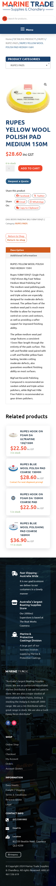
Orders (9, 763)
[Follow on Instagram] (14, 722)
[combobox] (28, 65)
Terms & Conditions (16, 794)
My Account (12, 758)
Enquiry (14, 854)
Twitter (41, 195)
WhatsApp (38, 201)
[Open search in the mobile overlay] (28, 18)
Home (9, 39)
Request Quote (14, 799)
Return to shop (16, 239)
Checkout (11, 753)
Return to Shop (16, 236)
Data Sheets (12, 784)
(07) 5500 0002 (20, 819)
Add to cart (30, 168)
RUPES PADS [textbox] (27, 65)
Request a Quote (18, 181)
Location (17, 836)
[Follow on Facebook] (8, 722)
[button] (45, 84)
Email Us (17, 828)
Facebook (24, 195)
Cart (8, 749)
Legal (8, 804)
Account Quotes (14, 768)
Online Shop (12, 744)
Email (22, 201)
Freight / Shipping (15, 789)
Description (17, 250)
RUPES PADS (12, 43)
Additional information (23, 255)
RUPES (41, 39)
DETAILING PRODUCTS (25, 39)
